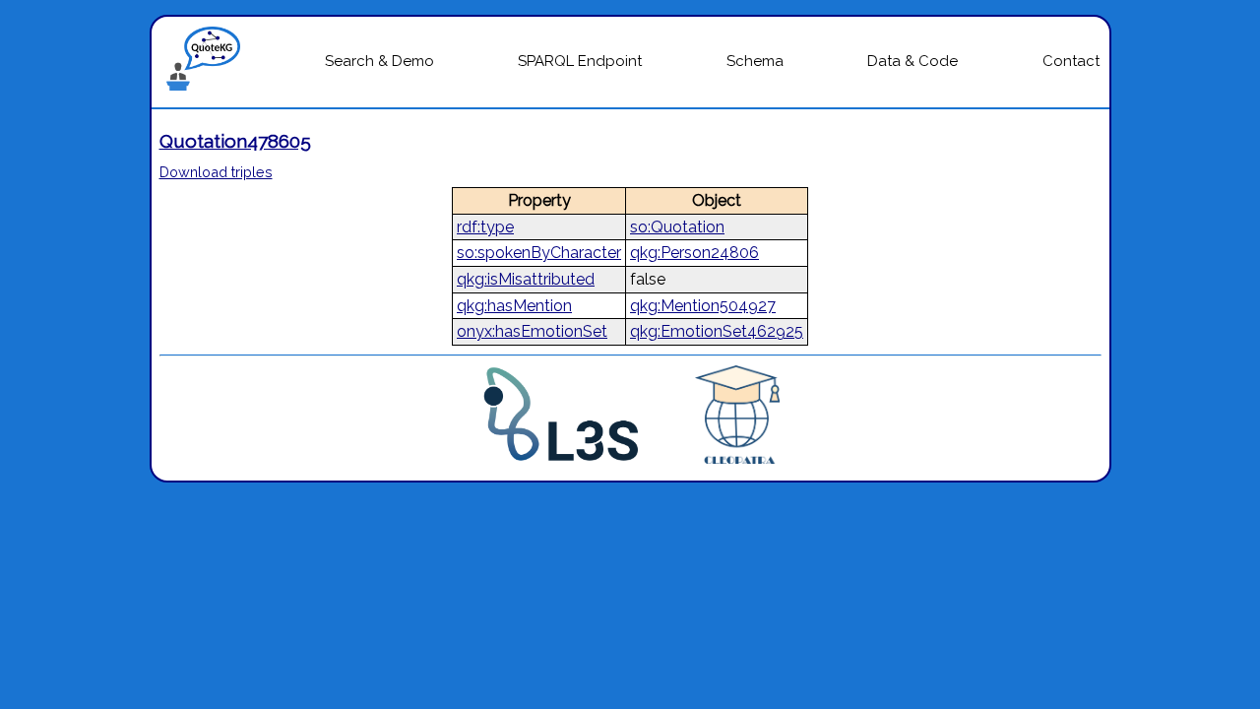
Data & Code (912, 61)
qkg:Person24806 (694, 252)
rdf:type (485, 227)
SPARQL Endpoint (580, 61)
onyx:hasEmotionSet (532, 331)
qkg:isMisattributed (526, 279)
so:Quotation (677, 227)
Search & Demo (379, 61)
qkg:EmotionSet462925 (716, 331)
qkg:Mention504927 (703, 305)
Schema (755, 61)
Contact (1071, 61)
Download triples (216, 171)
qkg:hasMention (514, 305)
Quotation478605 (235, 141)
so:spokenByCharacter (539, 252)
